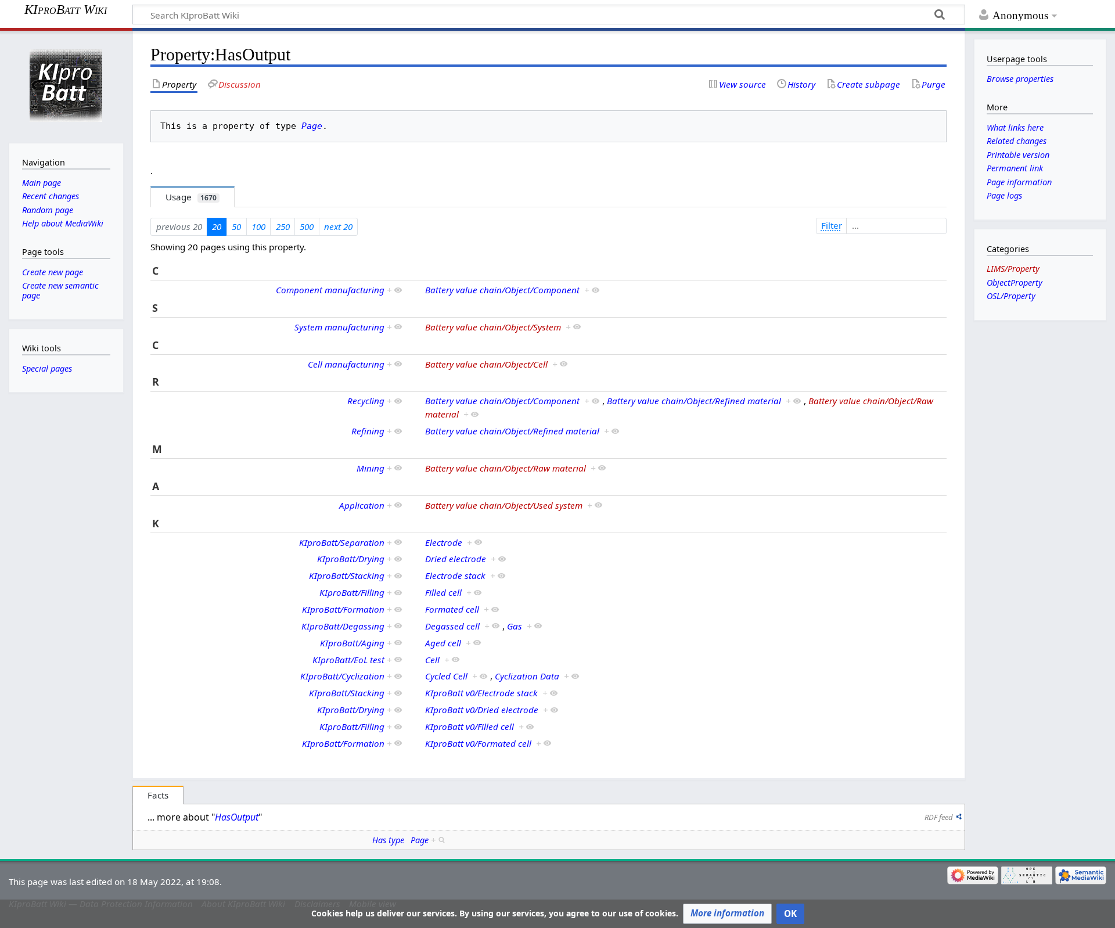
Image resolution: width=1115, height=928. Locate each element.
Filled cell (443, 592)
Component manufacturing (330, 290)
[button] (727, 914)
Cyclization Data (527, 676)
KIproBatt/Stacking (346, 575)
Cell (432, 660)
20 (216, 226)
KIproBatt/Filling (351, 592)
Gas (514, 626)
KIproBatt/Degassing (342, 626)
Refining (367, 431)
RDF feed (939, 817)
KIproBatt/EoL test (348, 660)
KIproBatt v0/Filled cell (469, 726)
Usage (191, 197)
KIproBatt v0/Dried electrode (481, 709)
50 (236, 226)
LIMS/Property (1013, 268)
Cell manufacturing (346, 364)
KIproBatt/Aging (352, 643)
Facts (158, 795)
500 (307, 226)
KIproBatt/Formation (343, 609)
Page (311, 126)
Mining (370, 468)
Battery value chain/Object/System (493, 327)
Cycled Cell (446, 676)
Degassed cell (452, 626)
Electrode (443, 542)
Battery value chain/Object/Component (502, 290)
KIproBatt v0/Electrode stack (481, 693)
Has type (388, 840)
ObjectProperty (1014, 282)
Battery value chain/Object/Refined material (694, 401)
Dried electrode (455, 558)
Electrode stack (455, 575)
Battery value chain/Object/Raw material (505, 468)
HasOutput (236, 817)
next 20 (338, 226)
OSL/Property (1011, 295)
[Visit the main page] (65, 85)
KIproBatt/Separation (341, 542)
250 (283, 226)
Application (361, 505)
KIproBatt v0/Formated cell (478, 743)
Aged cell (443, 643)
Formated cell (452, 609)
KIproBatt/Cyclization (342, 676)
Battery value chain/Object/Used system (503, 505)
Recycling (365, 401)
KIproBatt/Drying (350, 558)
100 (258, 226)
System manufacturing (339, 327)
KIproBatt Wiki (65, 10)
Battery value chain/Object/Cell (486, 364)
